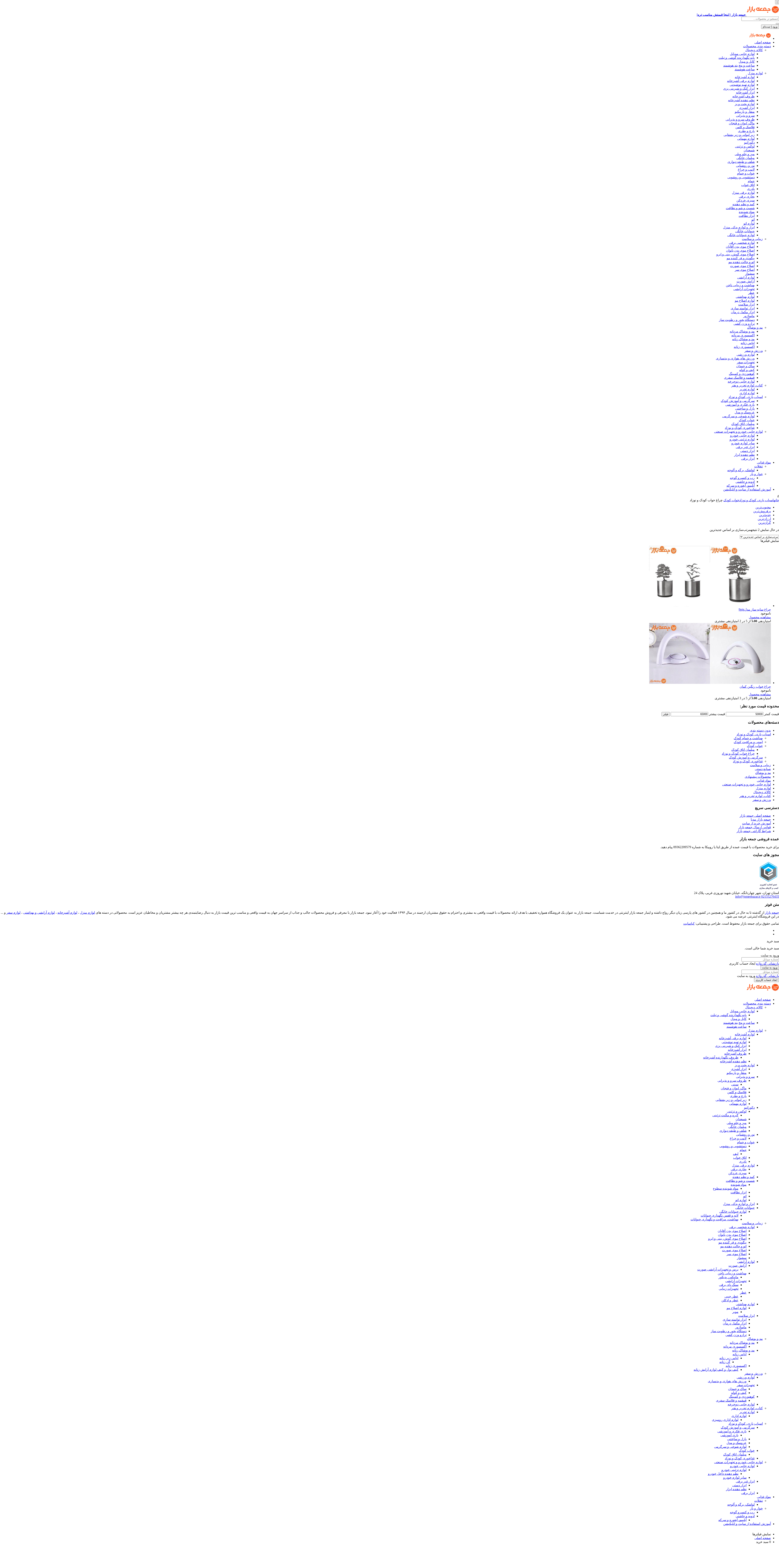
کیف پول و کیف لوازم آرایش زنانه (716, 1369)
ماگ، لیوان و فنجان (742, 123)
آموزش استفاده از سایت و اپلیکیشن (747, 489)
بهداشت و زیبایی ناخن (740, 285)
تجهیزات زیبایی (728, 1288)
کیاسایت (689, 923)
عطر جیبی (731, 1296)
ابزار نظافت (747, 215)
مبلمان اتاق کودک (743, 424)
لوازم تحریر (747, 389)
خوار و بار (756, 474)
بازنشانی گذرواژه (767, 963)
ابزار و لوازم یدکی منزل (739, 227)
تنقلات (758, 466)
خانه (776, 500)
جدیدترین (765, 515)
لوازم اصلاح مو (745, 300)
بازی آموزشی (729, 1435)
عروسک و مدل (745, 412)
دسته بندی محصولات (757, 46)
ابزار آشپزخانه (745, 92)
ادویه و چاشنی (745, 481)
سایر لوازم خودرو (743, 443)
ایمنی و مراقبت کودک (748, 742)
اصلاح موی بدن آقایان (740, 246)
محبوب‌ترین (763, 507)
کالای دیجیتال (754, 50)
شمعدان (749, 150)
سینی (734, 1084)
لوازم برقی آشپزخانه (741, 81)
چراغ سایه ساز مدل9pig (755, 609)
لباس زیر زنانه (728, 1358)
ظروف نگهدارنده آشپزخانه (720, 1057)
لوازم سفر (13, 912)
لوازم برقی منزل (743, 192)
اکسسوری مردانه (743, 335)
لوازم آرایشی (746, 277)
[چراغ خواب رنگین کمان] (710, 682)
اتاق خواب (748, 185)
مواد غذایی (764, 462)
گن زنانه (724, 1362)
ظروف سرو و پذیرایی (740, 119)
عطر (751, 293)
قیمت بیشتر (717, 714)
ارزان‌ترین (764, 519)
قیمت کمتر (771, 714)
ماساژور (749, 316)
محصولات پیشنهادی (758, 776)
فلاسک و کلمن (745, 127)
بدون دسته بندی (760, 730)
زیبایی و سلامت (752, 239)
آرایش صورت (746, 281)
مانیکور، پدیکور (728, 1277)
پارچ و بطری (746, 131)
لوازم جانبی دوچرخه (741, 381)
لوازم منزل (755, 73)
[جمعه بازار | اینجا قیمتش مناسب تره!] (760, 38)
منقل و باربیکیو (745, 111)
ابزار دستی (747, 451)
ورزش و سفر (754, 350)
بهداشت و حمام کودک (748, 738)
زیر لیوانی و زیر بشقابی (739, 135)
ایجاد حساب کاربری (766, 979)
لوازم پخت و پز (745, 104)
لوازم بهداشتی (745, 296)
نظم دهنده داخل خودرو (723, 1473)
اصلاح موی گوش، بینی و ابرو (735, 254)
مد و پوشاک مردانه (742, 331)
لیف (735, 1153)
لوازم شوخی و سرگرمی (738, 416)
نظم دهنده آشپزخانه (741, 100)
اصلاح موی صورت (742, 266)
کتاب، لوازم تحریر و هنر (747, 385)
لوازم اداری (747, 393)
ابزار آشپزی (747, 108)
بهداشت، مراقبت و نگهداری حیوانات (714, 1219)
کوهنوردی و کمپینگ (742, 373)
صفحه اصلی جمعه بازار (755, 815)
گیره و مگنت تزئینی (725, 1115)
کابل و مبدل (747, 61)
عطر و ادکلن (729, 1300)
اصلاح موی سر (745, 269)
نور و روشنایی (745, 165)
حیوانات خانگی (745, 231)
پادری (751, 188)
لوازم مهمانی (746, 138)
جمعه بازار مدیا (761, 819)
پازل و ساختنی (745, 408)
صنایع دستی (763, 769)
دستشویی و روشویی (741, 177)
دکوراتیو (749, 142)
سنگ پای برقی (728, 1285)
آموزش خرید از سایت (756, 823)
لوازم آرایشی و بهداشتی (39, 912)
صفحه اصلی (762, 42)
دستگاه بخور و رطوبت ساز (737, 320)
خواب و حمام (746, 173)
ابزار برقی (748, 458)
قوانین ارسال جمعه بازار (754, 827)
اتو (753, 219)
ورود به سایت (769, 967)
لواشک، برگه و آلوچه (741, 470)
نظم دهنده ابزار (744, 454)
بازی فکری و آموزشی (740, 404)
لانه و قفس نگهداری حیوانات (719, 1215)
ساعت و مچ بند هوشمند (739, 65)
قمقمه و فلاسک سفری (739, 377)
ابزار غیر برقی (745, 447)
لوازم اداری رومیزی (725, 1419)
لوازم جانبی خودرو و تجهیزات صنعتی (738, 431)
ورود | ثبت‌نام (770, 26)
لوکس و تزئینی (745, 146)
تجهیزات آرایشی (744, 289)
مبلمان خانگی (745, 158)
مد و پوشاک (755, 327)
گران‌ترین (764, 522)
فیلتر (665, 714)
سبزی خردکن (745, 200)
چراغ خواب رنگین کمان (755, 686)
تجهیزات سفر (746, 362)
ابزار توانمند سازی (743, 308)
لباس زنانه (748, 343)
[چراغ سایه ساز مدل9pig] (710, 605)
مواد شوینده (747, 212)
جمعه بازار (772, 912)
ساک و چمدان (745, 366)
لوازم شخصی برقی (742, 242)
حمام (751, 181)
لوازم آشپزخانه (745, 77)
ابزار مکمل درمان (743, 312)
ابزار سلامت (746, 304)
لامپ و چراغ (746, 169)
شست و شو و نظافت (740, 208)
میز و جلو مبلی (745, 154)
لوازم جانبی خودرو (742, 435)
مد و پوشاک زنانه (743, 339)
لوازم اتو (749, 223)
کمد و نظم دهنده (744, 204)
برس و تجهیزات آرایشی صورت (717, 1269)
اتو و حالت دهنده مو (741, 262)
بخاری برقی (747, 196)
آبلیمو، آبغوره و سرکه (740, 485)
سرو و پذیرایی (745, 115)
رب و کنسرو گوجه (742, 478)
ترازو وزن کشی (744, 323)
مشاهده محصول (760, 617)
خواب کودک (747, 420)
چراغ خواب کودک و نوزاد (738, 753)
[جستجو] (777, 23)
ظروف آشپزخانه (743, 96)
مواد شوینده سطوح (725, 1188)
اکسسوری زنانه (744, 347)
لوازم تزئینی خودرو (742, 439)
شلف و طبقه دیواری (741, 162)
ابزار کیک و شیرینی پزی (739, 88)
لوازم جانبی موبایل (742, 54)
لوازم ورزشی (746, 354)
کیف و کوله (747, 370)
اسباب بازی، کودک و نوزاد (745, 397)
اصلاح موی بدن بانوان (740, 250)
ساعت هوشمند (745, 69)
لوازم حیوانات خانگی (741, 235)
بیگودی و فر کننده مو (741, 258)
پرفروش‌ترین (762, 511)
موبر (735, 1312)
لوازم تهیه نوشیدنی (742, 84)
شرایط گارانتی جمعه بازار (754, 831)
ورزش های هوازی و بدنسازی (735, 358)
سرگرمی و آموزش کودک (738, 400)
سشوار (750, 273)
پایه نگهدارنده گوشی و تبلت (737, 57)
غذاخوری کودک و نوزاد (740, 427)
